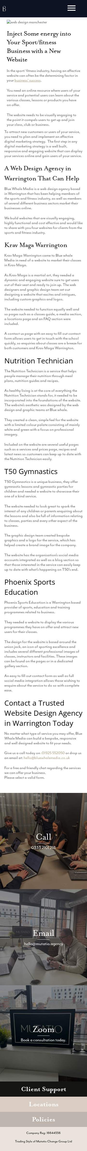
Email (43, 933)
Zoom (44, 1029)
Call (43, 836)
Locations (43, 1104)
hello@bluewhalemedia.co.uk (47, 757)
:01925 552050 (53, 753)
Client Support (43, 1089)
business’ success (27, 80)
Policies (43, 1119)
